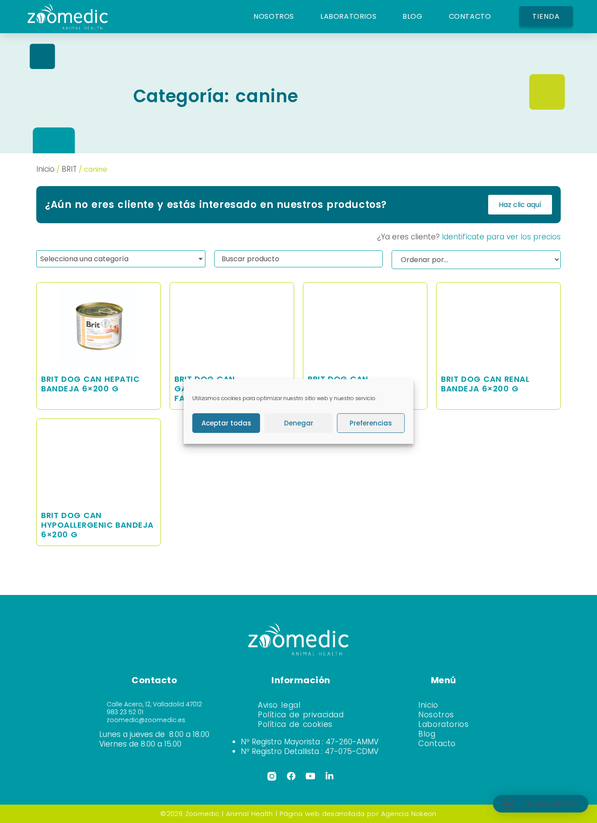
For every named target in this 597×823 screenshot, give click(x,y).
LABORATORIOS (348, 16)
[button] (540, 804)
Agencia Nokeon (409, 813)
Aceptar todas (226, 423)
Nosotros (436, 714)
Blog (426, 734)
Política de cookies (295, 724)
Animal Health (249, 813)
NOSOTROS (273, 16)
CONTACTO (470, 16)
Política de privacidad (301, 714)
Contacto (437, 743)
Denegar (298, 423)
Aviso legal (279, 705)
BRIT (69, 169)
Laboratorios (443, 724)
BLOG (412, 16)
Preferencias (371, 423)
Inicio (45, 169)
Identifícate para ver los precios (501, 237)
